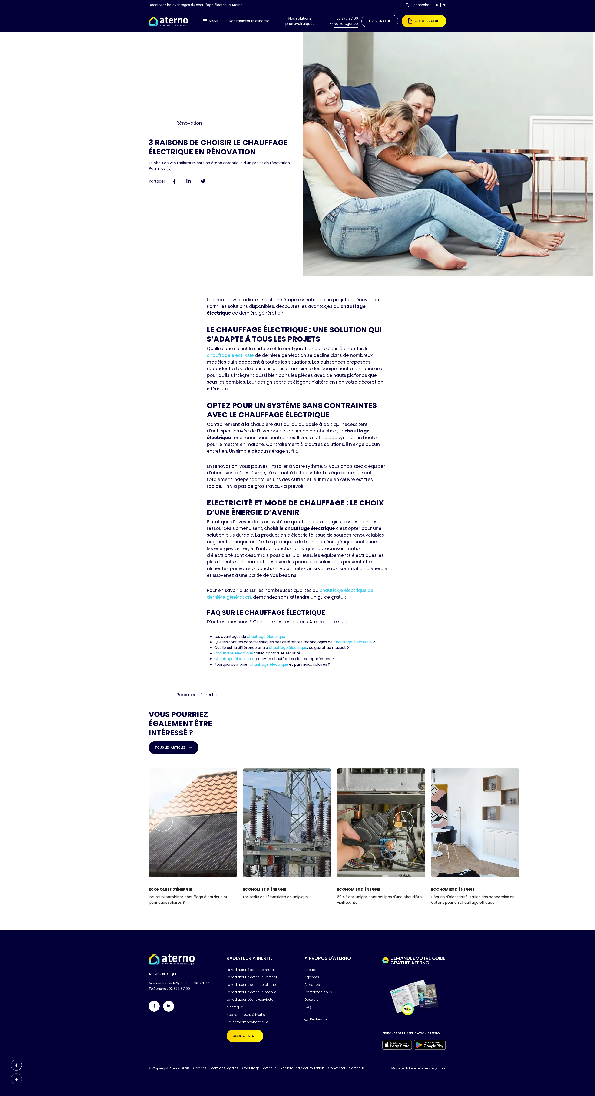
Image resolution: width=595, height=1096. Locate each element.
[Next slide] (403, 821)
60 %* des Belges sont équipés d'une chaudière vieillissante (379, 899)
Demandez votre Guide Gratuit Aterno (418, 960)
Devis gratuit (379, 21)
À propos (312, 984)
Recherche (420, 5)
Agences (311, 977)
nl (444, 5)
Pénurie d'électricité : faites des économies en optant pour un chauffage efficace (473, 899)
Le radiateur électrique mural (250, 969)
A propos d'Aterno (327, 958)
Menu (213, 21)
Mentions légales (224, 1068)
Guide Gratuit (427, 21)
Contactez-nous (318, 992)
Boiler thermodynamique (247, 1022)
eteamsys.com (434, 1068)
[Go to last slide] (162, 821)
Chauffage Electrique (259, 1068)
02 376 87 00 (179, 988)
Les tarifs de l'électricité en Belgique (275, 897)
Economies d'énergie (170, 889)
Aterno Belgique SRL (166, 974)
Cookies (200, 1068)
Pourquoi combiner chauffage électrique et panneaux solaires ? (188, 899)
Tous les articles (170, 747)
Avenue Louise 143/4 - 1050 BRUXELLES (179, 983)
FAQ (307, 1007)
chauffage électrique (230, 355)
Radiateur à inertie (250, 958)
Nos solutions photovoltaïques (299, 21)
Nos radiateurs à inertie (249, 20)
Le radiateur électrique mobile (251, 992)
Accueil (310, 969)
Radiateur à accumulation (302, 1068)
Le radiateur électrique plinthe (251, 984)
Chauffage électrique (233, 653)
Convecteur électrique (346, 1068)
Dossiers (311, 999)
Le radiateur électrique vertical (252, 977)
